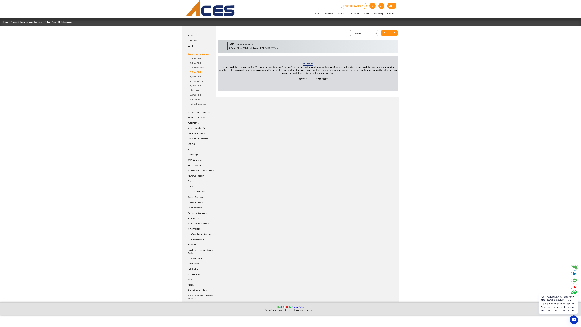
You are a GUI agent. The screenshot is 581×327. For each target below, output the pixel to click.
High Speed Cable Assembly (200, 234)
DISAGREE (322, 79)
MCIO (190, 35)
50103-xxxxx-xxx (65, 22)
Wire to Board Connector (199, 112)
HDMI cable (193, 269)
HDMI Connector (195, 202)
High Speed (195, 90)
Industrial (192, 245)
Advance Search (388, 33)
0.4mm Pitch (196, 59)
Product (341, 14)
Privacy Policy (298, 307)
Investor (329, 14)
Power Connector (196, 176)
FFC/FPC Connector (196, 118)
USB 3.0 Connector (196, 133)
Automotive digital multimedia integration (201, 297)
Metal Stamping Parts (197, 128)
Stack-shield (195, 99)
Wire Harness (194, 274)
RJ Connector (194, 218)
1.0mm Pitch (196, 77)
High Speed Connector (198, 239)
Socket (191, 280)
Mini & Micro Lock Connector (201, 171)
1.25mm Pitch (196, 81)
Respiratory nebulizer (197, 290)
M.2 (189, 149)
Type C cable (193, 264)
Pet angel (192, 285)
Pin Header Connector (197, 213)
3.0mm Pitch (196, 95)
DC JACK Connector (196, 192)
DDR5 (190, 186)
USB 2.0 (191, 144)
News (366, 14)
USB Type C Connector (198, 139)
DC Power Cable (195, 258)
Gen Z (190, 46)
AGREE (303, 79)
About (318, 14)
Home (5, 22)
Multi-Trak (192, 41)
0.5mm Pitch (196, 63)
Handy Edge (193, 155)
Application (354, 14)
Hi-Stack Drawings (198, 104)
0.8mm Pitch (50, 22)
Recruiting (378, 14)
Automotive (193, 123)
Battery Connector (196, 197)
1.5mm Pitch (196, 86)
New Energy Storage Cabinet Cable (200, 251)
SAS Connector (194, 165)
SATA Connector (195, 160)
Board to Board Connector (31, 22)
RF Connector (194, 229)
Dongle (191, 181)
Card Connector (195, 208)
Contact (390, 14)
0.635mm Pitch (197, 68)
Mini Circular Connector (198, 224)
